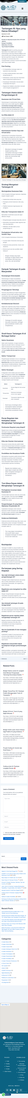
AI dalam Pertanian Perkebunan (9, 961)
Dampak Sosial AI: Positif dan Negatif (11, 890)
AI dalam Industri (6, 946)
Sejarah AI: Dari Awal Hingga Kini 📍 (10, 871)
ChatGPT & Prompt (6, 970)
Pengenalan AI (5, 980)
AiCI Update (4, 965)
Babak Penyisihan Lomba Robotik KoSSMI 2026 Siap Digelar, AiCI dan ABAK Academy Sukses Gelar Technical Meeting (13, 929)
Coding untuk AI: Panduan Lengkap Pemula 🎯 (13, 892)
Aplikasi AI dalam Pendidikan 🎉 (9, 896)
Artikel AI (4, 968)
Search (3, 856)
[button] (22, 8)
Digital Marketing (6, 973)
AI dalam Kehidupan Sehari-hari (9, 949)
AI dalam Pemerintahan (7, 956)
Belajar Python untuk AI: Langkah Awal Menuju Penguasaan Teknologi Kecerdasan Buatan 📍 (13, 673)
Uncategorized (5, 982)
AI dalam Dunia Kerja (6, 944)
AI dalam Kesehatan (6, 951)
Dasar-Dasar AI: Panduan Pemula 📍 (10, 880)
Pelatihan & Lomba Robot (8, 977)
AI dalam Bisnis (5, 942)
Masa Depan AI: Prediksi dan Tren (10, 877)
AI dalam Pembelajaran (7, 954)
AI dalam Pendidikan (6, 958)
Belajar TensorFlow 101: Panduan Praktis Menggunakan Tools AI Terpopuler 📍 (13, 693)
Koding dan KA (5, 975)
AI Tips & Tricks (5, 963)
